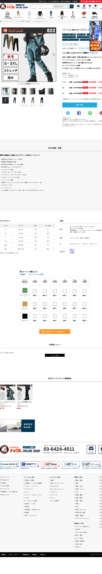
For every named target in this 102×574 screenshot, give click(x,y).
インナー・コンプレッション (33, 495)
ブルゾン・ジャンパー (31, 486)
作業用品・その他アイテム (33, 509)
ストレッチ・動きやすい (83, 526)
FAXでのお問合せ (65, 1)
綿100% (78, 529)
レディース (54, 495)
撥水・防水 (79, 544)
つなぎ (27, 498)
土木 (77, 506)
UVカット (78, 547)
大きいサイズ (55, 486)
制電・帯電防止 (80, 541)
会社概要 (3, 554)
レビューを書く (55, 355)
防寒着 (27, 512)
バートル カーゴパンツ (83, 37)
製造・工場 (79, 486)
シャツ (27, 492)
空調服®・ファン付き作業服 (33, 483)
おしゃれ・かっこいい (57, 489)
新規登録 (84, 8)
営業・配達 (79, 498)
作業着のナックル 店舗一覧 (9, 491)
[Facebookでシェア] (78, 113)
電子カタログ (42, 1)
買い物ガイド (5, 480)
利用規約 (34, 554)
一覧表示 (22, 274)
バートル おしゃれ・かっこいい (88, 39)
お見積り (4, 483)
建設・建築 (79, 480)
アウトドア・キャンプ (82, 518)
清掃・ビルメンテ (81, 509)
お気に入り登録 (85, 48)
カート (89, 8)
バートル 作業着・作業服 (69, 34)
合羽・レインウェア (31, 515)
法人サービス (5, 494)
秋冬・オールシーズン (57, 483)
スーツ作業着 (55, 501)
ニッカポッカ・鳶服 (31, 501)
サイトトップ (5, 477)
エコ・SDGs (79, 538)
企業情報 (75, 1)
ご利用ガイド (43, 554)
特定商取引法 (26, 554)
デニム (53, 498)
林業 (77, 503)
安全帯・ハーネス (30, 503)
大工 (77, 492)
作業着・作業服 (81, 34)
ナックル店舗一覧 (53, 1)
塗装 (77, 483)
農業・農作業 (80, 515)
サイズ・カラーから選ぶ (36, 274)
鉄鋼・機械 (79, 495)
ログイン (78, 8)
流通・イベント (80, 489)
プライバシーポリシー (13, 554)
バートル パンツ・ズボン (69, 37)
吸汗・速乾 (79, 535)
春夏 (52, 480)
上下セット (54, 492)
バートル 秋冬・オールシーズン (70, 39)
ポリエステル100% (81, 532)
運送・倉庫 (79, 501)
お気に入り (95, 8)
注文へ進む (79, 105)
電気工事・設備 (80, 512)
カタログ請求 (5, 486)
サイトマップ (5, 489)
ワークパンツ (29, 489)
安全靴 (27, 506)
